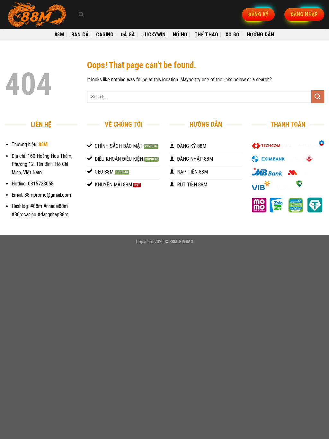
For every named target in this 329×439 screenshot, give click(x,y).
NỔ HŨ (180, 34)
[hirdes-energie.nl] (37, 14)
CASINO (105, 34)
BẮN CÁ (80, 34)
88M (59, 34)
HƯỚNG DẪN (260, 34)
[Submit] (317, 96)
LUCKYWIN (154, 34)
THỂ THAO (206, 34)
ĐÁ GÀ (128, 34)
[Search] (81, 14)
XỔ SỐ (233, 34)
